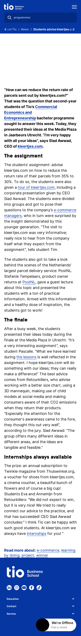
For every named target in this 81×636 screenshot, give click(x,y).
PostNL (28, 282)
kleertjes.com (30, 146)
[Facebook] (31, 587)
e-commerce (48, 550)
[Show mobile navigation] (74, 7)
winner (42, 555)
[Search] (9, 17)
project (28, 555)
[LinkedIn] (9, 587)
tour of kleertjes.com (36, 187)
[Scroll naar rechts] (74, 29)
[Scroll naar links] (5, 29)
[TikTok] (39, 587)
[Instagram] (16, 587)
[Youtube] (24, 587)
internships (36, 533)
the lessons (26, 357)
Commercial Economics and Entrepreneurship (30, 112)
